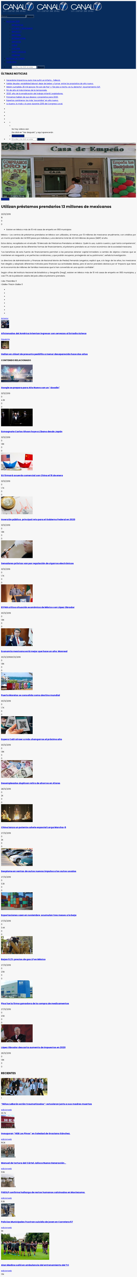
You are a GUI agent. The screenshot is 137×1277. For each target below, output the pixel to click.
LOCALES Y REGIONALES (22, 28)
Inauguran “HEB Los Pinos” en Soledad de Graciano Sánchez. (35, 1133)
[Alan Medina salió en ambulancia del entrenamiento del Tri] (25, 1259)
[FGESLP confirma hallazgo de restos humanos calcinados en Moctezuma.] (7, 1186)
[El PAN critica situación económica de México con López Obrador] (17, 601)
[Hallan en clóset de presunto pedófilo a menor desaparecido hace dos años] (5, 348)
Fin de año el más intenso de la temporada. (26, 90)
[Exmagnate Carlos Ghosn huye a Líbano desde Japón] (17, 425)
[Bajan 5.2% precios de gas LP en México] (17, 953)
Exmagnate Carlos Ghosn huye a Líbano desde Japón (31, 431)
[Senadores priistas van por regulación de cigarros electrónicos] (17, 557)
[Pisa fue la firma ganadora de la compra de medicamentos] (17, 997)
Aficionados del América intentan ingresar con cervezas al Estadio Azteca (43, 333)
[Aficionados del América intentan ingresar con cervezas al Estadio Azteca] (5, 327)
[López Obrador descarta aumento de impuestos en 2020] (17, 1041)
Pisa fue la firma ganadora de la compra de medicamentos (35, 1003)
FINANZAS (16, 55)
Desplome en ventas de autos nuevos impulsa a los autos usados (38, 871)
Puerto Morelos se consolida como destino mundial (30, 695)
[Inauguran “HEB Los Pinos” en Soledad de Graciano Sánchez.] (7, 1127)
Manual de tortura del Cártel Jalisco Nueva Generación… (33, 1163)
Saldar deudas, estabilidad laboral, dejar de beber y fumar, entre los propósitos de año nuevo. (50, 83)
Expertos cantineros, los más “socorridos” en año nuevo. (32, 100)
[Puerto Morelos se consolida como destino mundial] (17, 689)
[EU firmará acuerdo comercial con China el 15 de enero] (17, 469)
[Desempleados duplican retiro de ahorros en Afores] (17, 777)
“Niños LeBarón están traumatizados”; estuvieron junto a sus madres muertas (46, 1104)
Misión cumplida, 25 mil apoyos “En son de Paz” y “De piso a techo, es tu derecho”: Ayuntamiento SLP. (53, 87)
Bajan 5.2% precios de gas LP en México (23, 959)
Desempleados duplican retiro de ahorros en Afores (30, 783)
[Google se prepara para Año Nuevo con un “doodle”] (17, 381)
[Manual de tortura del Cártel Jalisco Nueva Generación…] (7, 1157)
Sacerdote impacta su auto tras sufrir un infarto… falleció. (33, 80)
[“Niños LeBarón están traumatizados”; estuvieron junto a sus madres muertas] (24, 1094)
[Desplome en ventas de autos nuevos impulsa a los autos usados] (17, 865)
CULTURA (16, 48)
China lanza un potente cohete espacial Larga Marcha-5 (33, 827)
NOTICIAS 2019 (13, 21)
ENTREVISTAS (17, 25)
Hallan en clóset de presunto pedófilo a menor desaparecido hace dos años (44, 354)
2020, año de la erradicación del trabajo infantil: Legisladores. (34, 93)
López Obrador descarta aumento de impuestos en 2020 (33, 1047)
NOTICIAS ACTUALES (15, 58)
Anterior (4, 318)
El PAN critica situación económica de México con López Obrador (38, 607)
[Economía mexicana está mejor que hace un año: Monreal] (17, 645)
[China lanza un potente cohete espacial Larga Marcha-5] (17, 821)
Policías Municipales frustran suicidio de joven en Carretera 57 (37, 1221)
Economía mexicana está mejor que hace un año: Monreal (34, 651)
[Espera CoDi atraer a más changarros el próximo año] (17, 733)
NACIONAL (16, 35)
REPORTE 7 (16, 31)
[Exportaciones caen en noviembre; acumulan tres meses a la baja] (17, 909)
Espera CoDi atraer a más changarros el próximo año (31, 739)
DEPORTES (16, 41)
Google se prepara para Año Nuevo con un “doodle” (30, 387)
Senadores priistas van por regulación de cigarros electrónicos (37, 563)
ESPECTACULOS (19, 51)
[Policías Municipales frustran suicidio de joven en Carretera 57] (7, 1216)
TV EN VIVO (11, 62)
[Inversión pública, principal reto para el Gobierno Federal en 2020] (17, 513)
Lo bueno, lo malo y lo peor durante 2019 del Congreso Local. (34, 103)
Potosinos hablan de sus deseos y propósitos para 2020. (32, 97)
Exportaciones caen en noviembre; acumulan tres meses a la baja (38, 915)
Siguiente (5, 339)
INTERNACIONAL (19, 38)
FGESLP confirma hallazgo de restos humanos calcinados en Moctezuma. (43, 1192)
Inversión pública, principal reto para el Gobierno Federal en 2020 (38, 519)
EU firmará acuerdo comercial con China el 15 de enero (32, 475)
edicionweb (6, 1109)
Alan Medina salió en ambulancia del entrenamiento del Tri (35, 1265)
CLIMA (14, 45)
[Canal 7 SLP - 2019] (51, 13)
